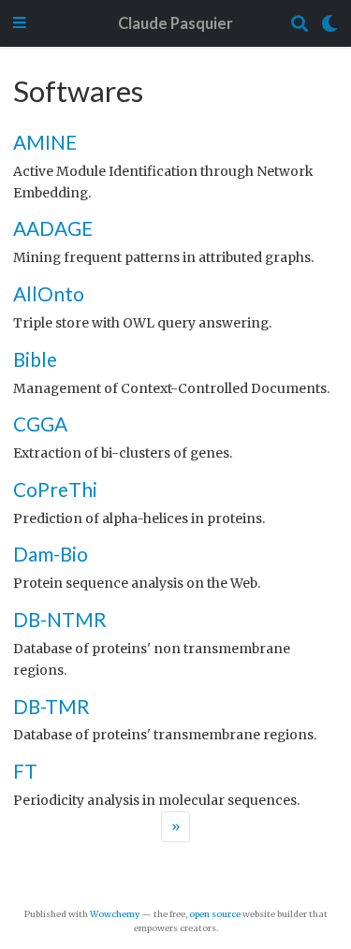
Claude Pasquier (175, 23)
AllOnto (48, 293)
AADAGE (53, 228)
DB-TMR (51, 706)
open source (215, 914)
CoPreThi (55, 489)
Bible (35, 359)
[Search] (299, 24)
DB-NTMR (60, 619)
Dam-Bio (50, 553)
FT (25, 770)
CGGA (40, 423)
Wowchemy (114, 914)
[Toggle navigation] (19, 24)
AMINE (45, 141)
